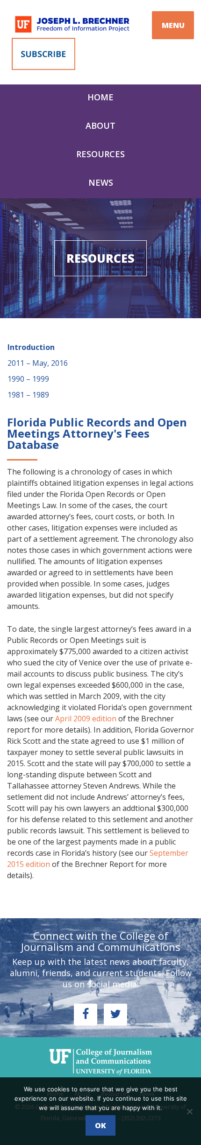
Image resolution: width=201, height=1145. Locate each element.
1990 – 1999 (28, 379)
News (100, 182)
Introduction (31, 347)
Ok (100, 1125)
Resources (100, 154)
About (100, 125)
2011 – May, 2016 (37, 363)
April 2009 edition (85, 718)
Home (100, 97)
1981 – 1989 (28, 395)
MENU (173, 25)
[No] (189, 1111)
